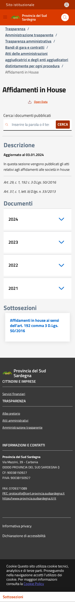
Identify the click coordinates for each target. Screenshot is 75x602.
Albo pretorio (11, 413)
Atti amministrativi (15, 420)
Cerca (63, 124)
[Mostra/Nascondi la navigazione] (5, 17)
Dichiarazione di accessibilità (23, 535)
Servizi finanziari (13, 393)
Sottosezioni (13, 597)
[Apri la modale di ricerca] (65, 17)
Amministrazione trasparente (22, 427)
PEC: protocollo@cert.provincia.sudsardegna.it (33, 493)
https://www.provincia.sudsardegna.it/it (29, 498)
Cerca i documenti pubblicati (27, 115)
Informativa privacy (17, 526)
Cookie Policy (34, 583)
